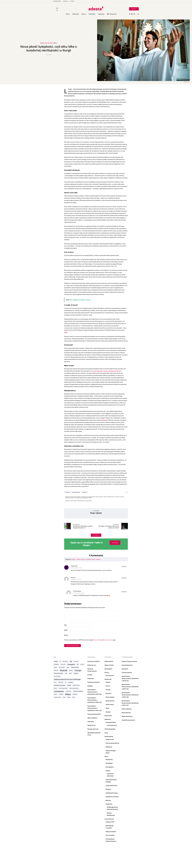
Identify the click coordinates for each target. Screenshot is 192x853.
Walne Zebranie (126, 712)
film (78, 664)
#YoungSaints (110, 767)
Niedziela (71, 682)
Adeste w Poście (109, 665)
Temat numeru (110, 704)
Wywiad (108, 712)
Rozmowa (108, 693)
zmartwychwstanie (57, 697)
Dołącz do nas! (91, 665)
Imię (65, 625)
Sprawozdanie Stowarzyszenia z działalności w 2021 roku (94, 708)
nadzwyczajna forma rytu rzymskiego (67, 679)
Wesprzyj (133, 8)
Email (65, 630)
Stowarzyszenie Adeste (94, 714)
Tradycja (61, 694)
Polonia (55, 688)
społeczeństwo (68, 691)
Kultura (84, 14)
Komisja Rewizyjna (127, 665)
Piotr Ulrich (48, 54)
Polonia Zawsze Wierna (74, 688)
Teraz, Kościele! (110, 835)
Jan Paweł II (61, 667)
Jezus (68, 667)
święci (69, 697)
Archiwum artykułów (93, 661)
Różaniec (108, 800)
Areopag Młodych (111, 722)
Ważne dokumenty (127, 716)
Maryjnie (108, 789)
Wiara (68, 14)
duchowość (63, 664)
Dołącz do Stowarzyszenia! (129, 661)
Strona (66, 635)
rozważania (59, 691)
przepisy (84, 492)
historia (55, 667)
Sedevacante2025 (111, 831)
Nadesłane (101, 14)
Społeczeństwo (110, 701)
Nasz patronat (110, 675)
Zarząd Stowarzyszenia (128, 720)
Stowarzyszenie (57, 1)
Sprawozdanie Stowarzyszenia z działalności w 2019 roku (94, 692)
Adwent (108, 770)
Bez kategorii (108, 669)
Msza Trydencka (57, 676)
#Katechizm (109, 759)
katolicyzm (56, 670)
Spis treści (96, 535)
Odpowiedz (124, 566)
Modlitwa (76, 673)
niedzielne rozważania (59, 685)
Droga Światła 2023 (111, 785)
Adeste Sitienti (109, 661)
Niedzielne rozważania (112, 796)
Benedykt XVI (65, 661)
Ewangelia (71, 664)
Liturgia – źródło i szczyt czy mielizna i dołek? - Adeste (85, 559)
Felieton (108, 682)
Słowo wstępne (110, 697)
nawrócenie (60, 682)
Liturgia (67, 492)
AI (60, 661)
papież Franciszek (76, 685)
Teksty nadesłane (92, 718)
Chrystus (76, 661)
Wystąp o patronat (92, 729)
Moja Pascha (108, 715)
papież (69, 685)
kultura (71, 670)
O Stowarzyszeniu (127, 672)
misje (66, 673)
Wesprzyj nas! (91, 725)
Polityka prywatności (93, 682)
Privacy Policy (97, 640)
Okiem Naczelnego (110, 729)
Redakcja (65, 1)
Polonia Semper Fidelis (63, 688)
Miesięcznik (112, 14)
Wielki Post (75, 694)
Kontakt (72, 1)
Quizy (106, 733)
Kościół (63, 670)
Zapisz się (115, 542)
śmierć (64, 697)
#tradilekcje (109, 763)
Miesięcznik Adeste (58, 673)
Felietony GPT (110, 739)
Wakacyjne (75, 14)
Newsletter (92, 14)
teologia (55, 694)
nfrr (65, 682)
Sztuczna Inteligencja (78, 691)
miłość (70, 673)
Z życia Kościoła (109, 819)
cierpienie (56, 664)
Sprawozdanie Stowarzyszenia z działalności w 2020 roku (94, 700)
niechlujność (76, 492)
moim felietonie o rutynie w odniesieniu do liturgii (107, 371)
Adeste (56, 661)
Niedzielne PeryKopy (112, 793)
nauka (55, 682)
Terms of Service (107, 640)
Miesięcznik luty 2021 (46, 43)
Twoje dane (90, 721)
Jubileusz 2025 (75, 667)
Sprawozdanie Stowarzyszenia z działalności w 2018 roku (130, 678)
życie (73, 697)
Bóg (71, 661)
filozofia (82, 664)
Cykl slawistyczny (112, 725)
